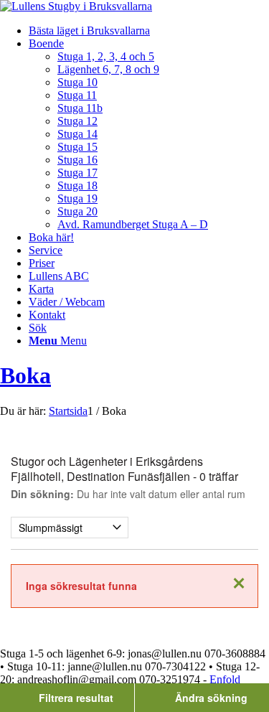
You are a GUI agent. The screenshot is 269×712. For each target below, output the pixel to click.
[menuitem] (149, 30)
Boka (25, 375)
